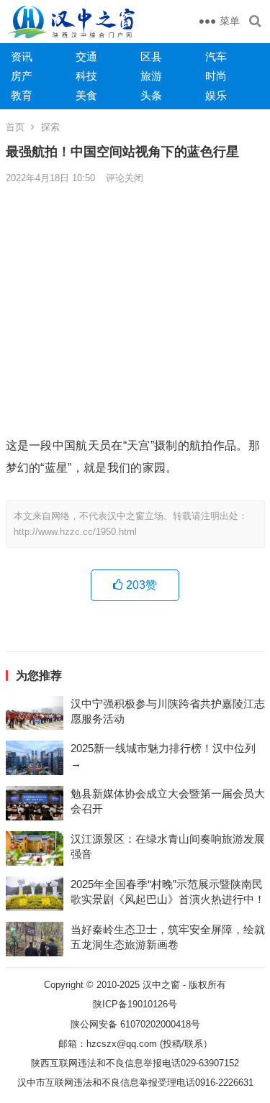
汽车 (216, 56)
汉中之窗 (161, 984)
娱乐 (216, 95)
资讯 (21, 56)
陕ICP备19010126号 (135, 1004)
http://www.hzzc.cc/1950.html (75, 531)
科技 (86, 76)
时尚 (216, 76)
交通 (86, 56)
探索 (50, 127)
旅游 (151, 76)
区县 (151, 56)
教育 (21, 95)
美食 (86, 95)
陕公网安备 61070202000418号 (135, 1024)
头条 (151, 95)
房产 (21, 76)
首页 (15, 127)
